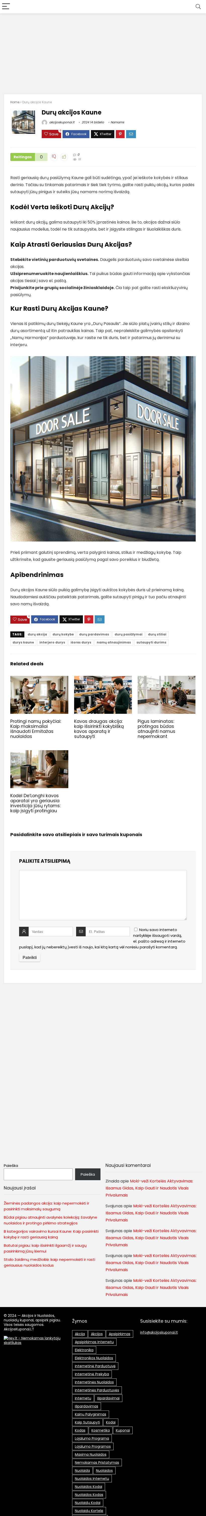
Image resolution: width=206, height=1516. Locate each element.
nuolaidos (104, 1470)
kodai (111, 1422)
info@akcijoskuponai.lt (159, 1332)
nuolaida (82, 1470)
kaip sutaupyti (87, 1422)
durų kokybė (63, 634)
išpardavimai (108, 1398)
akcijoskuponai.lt (61, 122)
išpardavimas (86, 1406)
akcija (80, 1333)
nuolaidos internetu (92, 1478)
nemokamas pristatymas (97, 1462)
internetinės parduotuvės (97, 1390)
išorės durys (81, 642)
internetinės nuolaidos (94, 1382)
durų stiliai (157, 634)
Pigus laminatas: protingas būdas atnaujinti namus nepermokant (156, 728)
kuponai (123, 1430)
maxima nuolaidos (91, 1454)
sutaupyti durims (151, 642)
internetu (83, 1398)
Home (14, 102)
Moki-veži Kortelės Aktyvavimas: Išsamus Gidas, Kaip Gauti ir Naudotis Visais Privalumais (149, 1188)
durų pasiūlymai (128, 634)
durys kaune (23, 642)
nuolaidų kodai (87, 1502)
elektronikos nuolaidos (94, 1358)
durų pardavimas (94, 634)
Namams (117, 122)
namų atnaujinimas (114, 642)
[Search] (198, 6)
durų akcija (37, 634)
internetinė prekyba (92, 1374)
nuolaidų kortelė (89, 1510)
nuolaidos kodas (89, 1494)
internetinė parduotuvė (95, 1366)
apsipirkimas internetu (94, 1341)
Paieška (11, 1165)
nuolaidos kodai (88, 1486)
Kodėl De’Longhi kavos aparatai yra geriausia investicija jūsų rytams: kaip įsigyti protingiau (35, 803)
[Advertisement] (103, 51)
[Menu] (6, 6)
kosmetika (100, 1430)
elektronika (84, 1349)
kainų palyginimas (90, 1414)
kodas (80, 1430)
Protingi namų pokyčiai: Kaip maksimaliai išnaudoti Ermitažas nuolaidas (35, 728)
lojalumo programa (92, 1438)
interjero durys (52, 642)
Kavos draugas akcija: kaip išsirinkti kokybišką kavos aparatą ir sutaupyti (99, 728)
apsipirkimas (119, 1333)
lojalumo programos (93, 1446)
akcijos (97, 1333)
